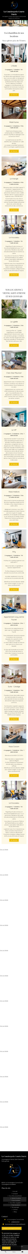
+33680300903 (15, 1222)
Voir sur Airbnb (4, 849)
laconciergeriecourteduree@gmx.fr (15, 1224)
